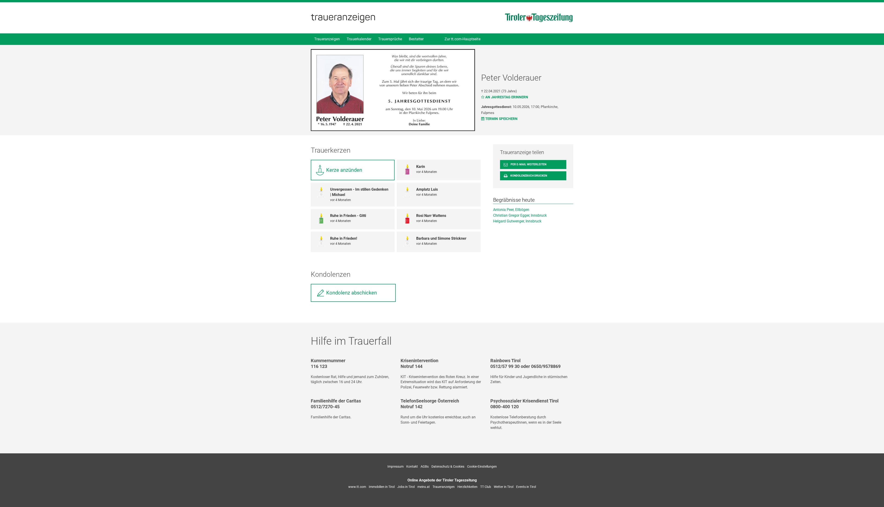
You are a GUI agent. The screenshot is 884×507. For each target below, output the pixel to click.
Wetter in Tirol (503, 487)
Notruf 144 (411, 366)
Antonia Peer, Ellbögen (511, 209)
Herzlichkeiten (467, 487)
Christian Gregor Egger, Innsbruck (520, 215)
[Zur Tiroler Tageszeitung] (538, 17)
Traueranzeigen (327, 39)
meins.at (423, 487)
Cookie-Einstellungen (482, 466)
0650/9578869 (546, 366)
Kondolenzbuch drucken (528, 175)
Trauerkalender (359, 39)
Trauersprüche (390, 39)
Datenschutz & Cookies (447, 466)
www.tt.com (357, 487)
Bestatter (416, 39)
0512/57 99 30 (505, 366)
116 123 (319, 366)
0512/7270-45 (325, 406)
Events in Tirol (526, 487)
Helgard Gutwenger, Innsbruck (517, 221)
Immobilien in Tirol (382, 487)
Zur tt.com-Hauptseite (462, 39)
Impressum (395, 466)
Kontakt (412, 466)
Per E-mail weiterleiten (528, 164)
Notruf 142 (411, 406)
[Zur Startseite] (343, 17)
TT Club (485, 487)
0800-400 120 (504, 406)
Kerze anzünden (344, 170)
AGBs (425, 466)
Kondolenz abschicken (351, 293)
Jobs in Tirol (406, 487)
